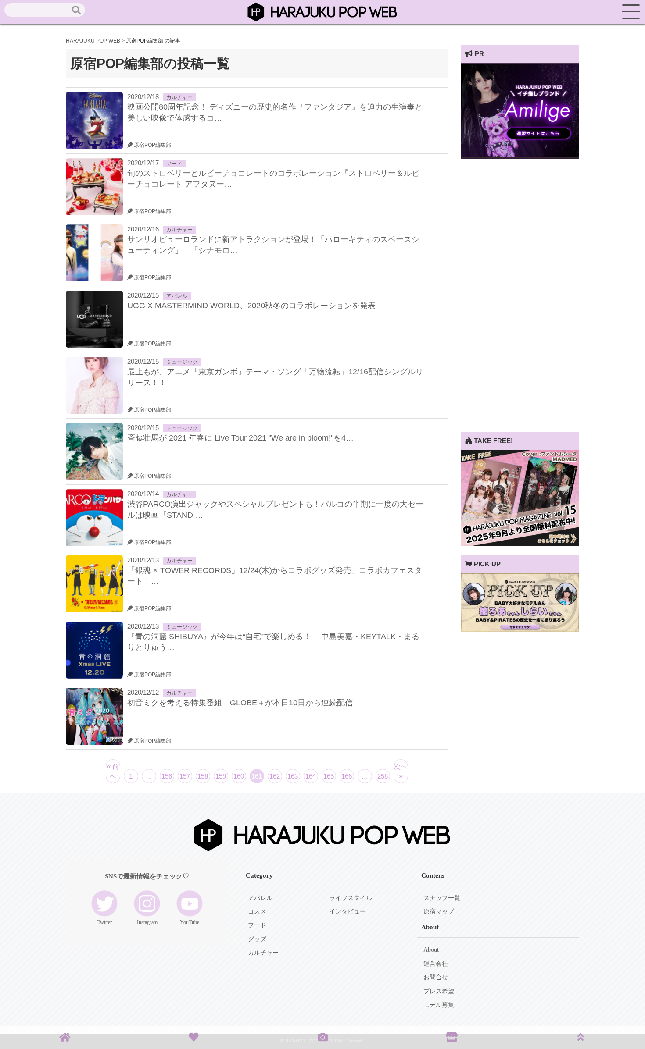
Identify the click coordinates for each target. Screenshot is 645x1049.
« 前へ (113, 771)
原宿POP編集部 (152, 145)
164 (310, 776)
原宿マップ (438, 911)
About (431, 949)
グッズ (257, 939)
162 (274, 776)
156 (166, 776)
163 (292, 776)
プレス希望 (438, 991)
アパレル (176, 296)
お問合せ (435, 977)
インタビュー (347, 911)
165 (328, 776)
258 (382, 776)
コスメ (257, 911)
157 (184, 776)
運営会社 (435, 963)
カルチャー (179, 97)
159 (220, 776)
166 (346, 776)
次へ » (400, 771)
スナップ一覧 (441, 898)
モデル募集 (438, 1005)
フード (174, 163)
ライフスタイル (350, 898)
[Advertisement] (520, 300)
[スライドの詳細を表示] (520, 156)
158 (202, 776)
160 (238, 776)
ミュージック (182, 362)
